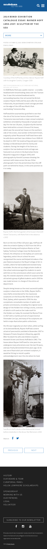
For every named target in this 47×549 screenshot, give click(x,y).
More (8, 35)
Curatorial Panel (13, 482)
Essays (11, 45)
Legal (6, 501)
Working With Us (12, 494)
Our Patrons (10, 498)
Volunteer (9, 504)
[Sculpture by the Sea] (12, 7)
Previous (13, 450)
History (7, 475)
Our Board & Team (13, 478)
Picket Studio (10, 544)
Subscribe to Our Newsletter (23, 520)
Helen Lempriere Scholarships (20, 485)
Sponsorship (10, 491)
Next (34, 450)
